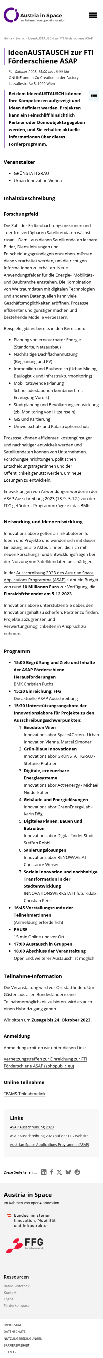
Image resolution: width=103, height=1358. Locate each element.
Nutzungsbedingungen (23, 1339)
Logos (8, 1299)
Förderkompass (17, 1305)
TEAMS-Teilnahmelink (25, 1093)
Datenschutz (15, 1332)
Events (20, 38)
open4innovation (45, 1202)
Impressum (12, 1325)
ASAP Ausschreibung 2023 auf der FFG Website (49, 1135)
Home (8, 38)
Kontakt (10, 1292)
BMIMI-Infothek (17, 1286)
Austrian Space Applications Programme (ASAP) (49, 1144)
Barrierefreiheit (17, 1345)
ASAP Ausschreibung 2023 (32, 1127)
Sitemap (10, 1352)
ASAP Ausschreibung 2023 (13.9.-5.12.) (42, 498)
